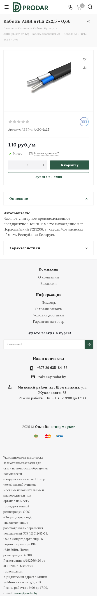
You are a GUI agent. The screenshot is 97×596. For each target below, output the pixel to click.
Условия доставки (48, 315)
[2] (15, 122)
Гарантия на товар (48, 321)
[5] (27, 122)
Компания (48, 269)
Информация (49, 294)
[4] (23, 122)
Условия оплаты (48, 309)
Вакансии (48, 283)
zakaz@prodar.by (52, 377)
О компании (48, 277)
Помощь (49, 302)
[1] (10, 122)
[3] (19, 122)
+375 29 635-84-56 (52, 367)
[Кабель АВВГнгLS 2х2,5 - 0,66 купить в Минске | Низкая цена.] (48, 78)
